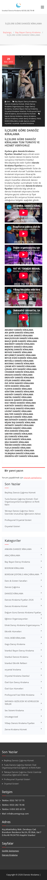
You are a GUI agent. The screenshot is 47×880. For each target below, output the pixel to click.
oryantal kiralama (27, 123)
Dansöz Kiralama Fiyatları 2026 (19, 599)
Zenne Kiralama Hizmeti (26, 113)
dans (8, 101)
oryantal (15, 123)
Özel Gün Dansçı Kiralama (17, 682)
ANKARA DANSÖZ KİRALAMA (18, 549)
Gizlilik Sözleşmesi (10, 850)
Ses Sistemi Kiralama (14, 710)
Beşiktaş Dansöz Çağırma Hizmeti (20, 492)
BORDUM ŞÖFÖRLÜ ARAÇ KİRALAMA (22, 574)
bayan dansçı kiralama (13, 116)
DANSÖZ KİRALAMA (14, 593)
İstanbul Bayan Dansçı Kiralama (25, 109)
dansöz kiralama (11, 118)
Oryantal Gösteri (12, 526)
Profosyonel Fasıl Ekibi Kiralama (19, 695)
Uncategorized (11, 716)
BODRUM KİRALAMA (14, 568)
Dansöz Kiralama (9, 855)
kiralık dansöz (24, 121)
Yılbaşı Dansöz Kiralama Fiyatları (20, 723)
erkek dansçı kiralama (27, 118)
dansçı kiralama (29, 116)
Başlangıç (7, 32)
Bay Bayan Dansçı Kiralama (27, 32)
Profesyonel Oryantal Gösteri (18, 520)
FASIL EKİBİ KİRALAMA (15, 638)
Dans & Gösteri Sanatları (16, 580)
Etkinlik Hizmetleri (13, 631)
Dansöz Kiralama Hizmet (14, 104)
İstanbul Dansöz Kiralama (16, 657)
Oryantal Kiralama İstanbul (15, 111)
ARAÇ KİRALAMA (12, 555)
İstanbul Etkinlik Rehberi (16, 663)
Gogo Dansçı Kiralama (15, 644)
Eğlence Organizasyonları (16, 618)
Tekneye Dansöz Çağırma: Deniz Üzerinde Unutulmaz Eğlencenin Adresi (23, 512)
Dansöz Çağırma (12, 587)
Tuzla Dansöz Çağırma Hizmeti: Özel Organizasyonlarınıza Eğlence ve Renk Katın (22, 502)
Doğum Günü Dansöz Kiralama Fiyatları (23, 612)
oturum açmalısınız (32, 477)
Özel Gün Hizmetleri (14, 688)
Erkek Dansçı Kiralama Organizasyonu (20, 105)
